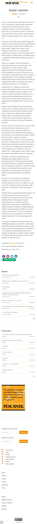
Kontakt (4, 506)
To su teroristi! (7, 352)
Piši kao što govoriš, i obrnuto (12, 300)
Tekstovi (4, 475)
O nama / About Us (7, 503)
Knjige (3, 496)
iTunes (7, 461)
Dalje (34, 318)
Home (3, 472)
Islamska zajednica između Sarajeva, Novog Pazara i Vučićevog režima (16, 293)
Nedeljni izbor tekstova (9, 429)
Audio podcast (10, 459)
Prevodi (8, 454)
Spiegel (14, 14)
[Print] (18, 16)
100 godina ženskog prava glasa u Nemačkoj (16, 334)
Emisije (4, 479)
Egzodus (5, 358)
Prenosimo (5, 485)
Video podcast (10, 464)
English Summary (8, 438)
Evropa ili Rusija (7, 370)
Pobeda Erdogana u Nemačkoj (12, 340)
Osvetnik (5, 346)
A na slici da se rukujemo (10, 312)
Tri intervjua (6, 287)
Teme (3, 488)
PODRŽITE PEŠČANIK (9, 259)
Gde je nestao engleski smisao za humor (15, 281)
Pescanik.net (9, 450)
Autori (7, 452)
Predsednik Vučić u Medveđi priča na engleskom (18, 306)
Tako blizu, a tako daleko (10, 364)
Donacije (4, 509)
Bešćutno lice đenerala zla (10, 275)
